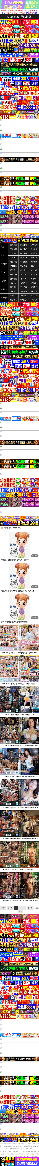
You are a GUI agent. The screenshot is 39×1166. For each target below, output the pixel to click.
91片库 (13, 283)
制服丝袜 (23, 258)
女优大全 (23, 283)
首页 (3, 908)
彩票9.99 (13, 274)
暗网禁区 (13, 291)
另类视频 (34, 258)
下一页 (30, 908)
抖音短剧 (13, 279)
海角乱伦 (23, 291)
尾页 (20, 911)
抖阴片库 (4, 289)
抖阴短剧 (23, 300)
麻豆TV (23, 279)
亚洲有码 (13, 249)
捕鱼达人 (13, 270)
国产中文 (13, 296)
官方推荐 (4, 272)
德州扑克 (34, 270)
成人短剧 (34, 296)
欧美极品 (23, 249)
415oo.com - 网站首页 (19, 16)
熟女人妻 (23, 287)
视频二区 (4, 255)
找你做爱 (34, 262)
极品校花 (13, 300)
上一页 (10, 908)
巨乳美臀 (34, 253)
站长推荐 (4, 264)
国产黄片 (13, 287)
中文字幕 (23, 253)
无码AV (4, 281)
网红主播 (23, 245)
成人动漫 (34, 249)
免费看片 (4, 298)
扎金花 (23, 274)
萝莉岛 (33, 283)
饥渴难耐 (23, 262)
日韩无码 (34, 300)
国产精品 (13, 245)
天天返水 (34, 274)
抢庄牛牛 (23, 270)
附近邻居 (13, 262)
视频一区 (4, 247)
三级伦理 (13, 253)
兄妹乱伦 (23, 296)
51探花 (34, 279)
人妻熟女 (13, 258)
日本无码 (34, 245)
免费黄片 (34, 287)
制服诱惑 (34, 291)
